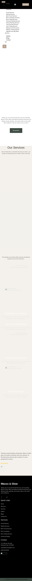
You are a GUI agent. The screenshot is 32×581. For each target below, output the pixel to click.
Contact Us (8, 41)
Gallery (8, 36)
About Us (7, 6)
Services (8, 9)
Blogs (8, 38)
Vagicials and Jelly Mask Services (12, 32)
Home (8, 3)
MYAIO (25, 579)
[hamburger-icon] (3, 2)
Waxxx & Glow (9, 483)
